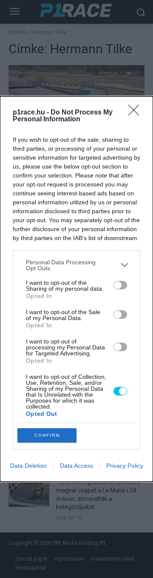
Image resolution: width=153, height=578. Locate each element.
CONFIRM (47, 435)
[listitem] (76, 265)
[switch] (120, 285)
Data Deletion (28, 465)
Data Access (76, 465)
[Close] (136, 113)
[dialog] (76, 289)
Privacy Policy (124, 465)
